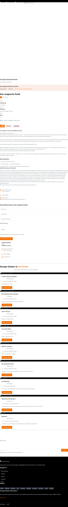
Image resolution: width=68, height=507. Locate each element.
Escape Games (28, 7)
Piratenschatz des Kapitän (9, 276)
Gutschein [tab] (16, 126)
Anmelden (64, 450)
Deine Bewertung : (4, 223)
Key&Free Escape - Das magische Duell (23, 89)
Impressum (2, 504)
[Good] (5, 225)
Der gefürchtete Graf (8, 364)
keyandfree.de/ (5, 197)
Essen (46, 488)
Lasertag (48, 7)
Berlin (2, 488)
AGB (23, 234)
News (54, 7)
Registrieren (10, 2)
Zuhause (36, 7)
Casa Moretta (5, 381)
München (13, 488)
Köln (18, 488)
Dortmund (10, 89)
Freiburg (51, 488)
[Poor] (4, 225)
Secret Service (6, 311)
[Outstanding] (9, 225)
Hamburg (7, 488)
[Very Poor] (2, 225)
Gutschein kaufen (20, 2)
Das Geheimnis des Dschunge (10, 294)
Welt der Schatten (7, 346)
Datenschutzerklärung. (18, 452)
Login (2, 2)
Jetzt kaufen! (3, 497)
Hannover (35, 488)
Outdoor (42, 7)
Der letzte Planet (6, 329)
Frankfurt (23, 488)
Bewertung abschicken (6, 238)
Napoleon (4, 416)
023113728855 (5, 195)
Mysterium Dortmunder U (9, 399)
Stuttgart (29, 488)
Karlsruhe (41, 488)
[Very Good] (7, 225)
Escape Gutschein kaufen (8, 79)
